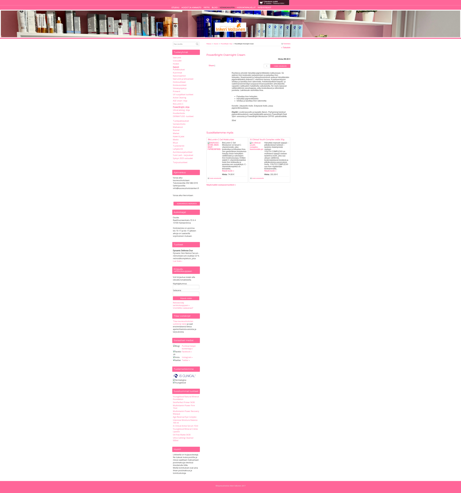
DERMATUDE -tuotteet (183, 116)
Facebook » (187, 351)
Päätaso (209, 43)
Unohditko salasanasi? (183, 308)
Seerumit (177, 57)
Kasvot (216, 43)
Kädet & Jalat (178, 136)
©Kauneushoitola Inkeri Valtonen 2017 (231, 486)
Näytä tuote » (228, 171)
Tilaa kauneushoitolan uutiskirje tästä (183, 322)
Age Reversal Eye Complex (184, 417)
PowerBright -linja (226, 43)
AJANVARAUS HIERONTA (187, 204)
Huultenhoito (179, 113)
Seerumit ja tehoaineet (183, 79)
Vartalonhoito (179, 124)
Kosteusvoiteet (179, 85)
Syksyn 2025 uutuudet (183, 158)
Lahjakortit (178, 149)
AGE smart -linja (180, 100)
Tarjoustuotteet (180, 162)
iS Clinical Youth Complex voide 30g (267, 139)
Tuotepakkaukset (181, 121)
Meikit (176, 139)
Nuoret (176, 130)
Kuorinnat (177, 72)
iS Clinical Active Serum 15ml (185, 426)
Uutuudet (177, 60)
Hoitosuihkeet (179, 82)
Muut (175, 142)
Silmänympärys (180, 88)
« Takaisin (285, 48)
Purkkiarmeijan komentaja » (189, 347)
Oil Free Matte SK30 (182, 434)
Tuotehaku (286, 44)
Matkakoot (178, 127)
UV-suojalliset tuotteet (183, 94)
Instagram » (187, 357)
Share (211, 66)
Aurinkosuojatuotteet (182, 152)
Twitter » (186, 360)
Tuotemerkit (178, 146)
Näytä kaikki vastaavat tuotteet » (221, 185)
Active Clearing (179, 97)
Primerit (176, 91)
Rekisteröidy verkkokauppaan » (181, 304)
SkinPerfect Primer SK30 (184, 402)
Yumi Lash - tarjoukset (183, 155)
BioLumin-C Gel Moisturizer (221, 139)
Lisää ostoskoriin (215, 178)
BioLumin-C (178, 104)
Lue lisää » (177, 261)
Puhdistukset (179, 69)
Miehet (176, 133)
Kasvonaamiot (179, 75)
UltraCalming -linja (181, 110)
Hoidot (176, 63)
